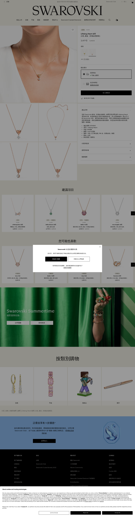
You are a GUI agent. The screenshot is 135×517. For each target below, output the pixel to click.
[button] (100, 247)
